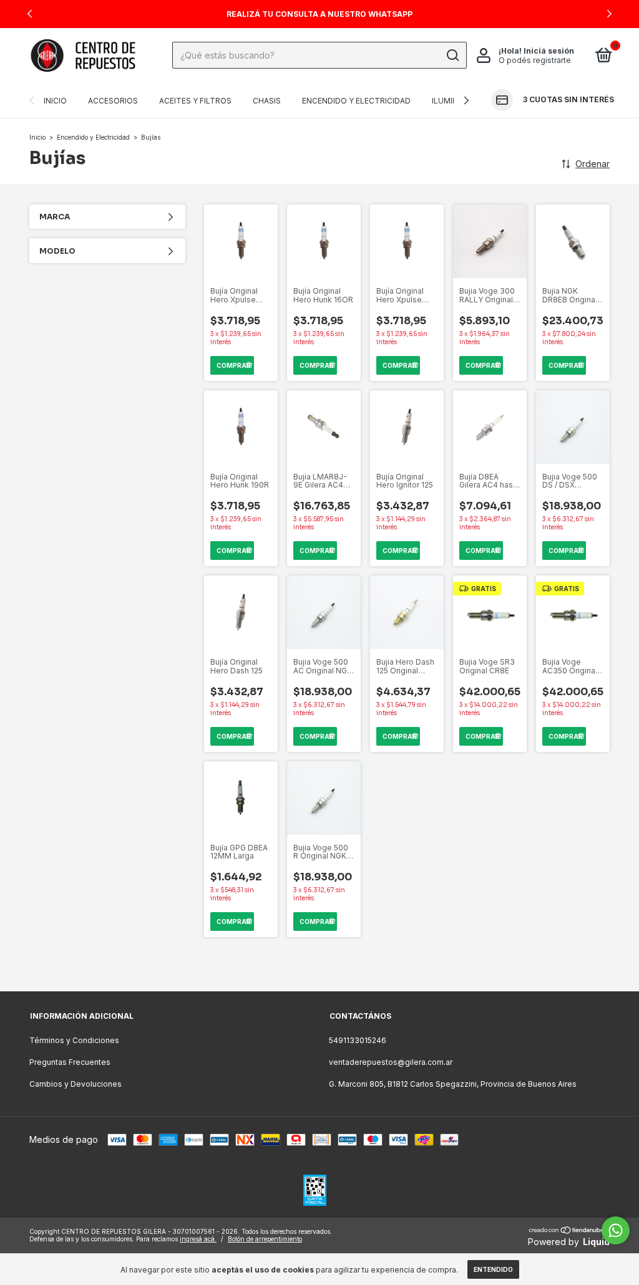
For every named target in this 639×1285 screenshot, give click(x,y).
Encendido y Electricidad (356, 100)
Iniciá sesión (549, 50)
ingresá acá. (198, 1239)
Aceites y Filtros (195, 100)
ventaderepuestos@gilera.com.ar (390, 1062)
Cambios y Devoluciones (75, 1084)
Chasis (267, 100)
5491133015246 (357, 1040)
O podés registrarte (535, 60)
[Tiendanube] (567, 1231)
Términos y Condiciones (74, 1040)
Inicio (55, 100)
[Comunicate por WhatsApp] (616, 1230)
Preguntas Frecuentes (69, 1062)
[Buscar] (452, 55)
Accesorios (113, 100)
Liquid (596, 1241)
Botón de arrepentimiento (265, 1239)
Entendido (493, 1269)
